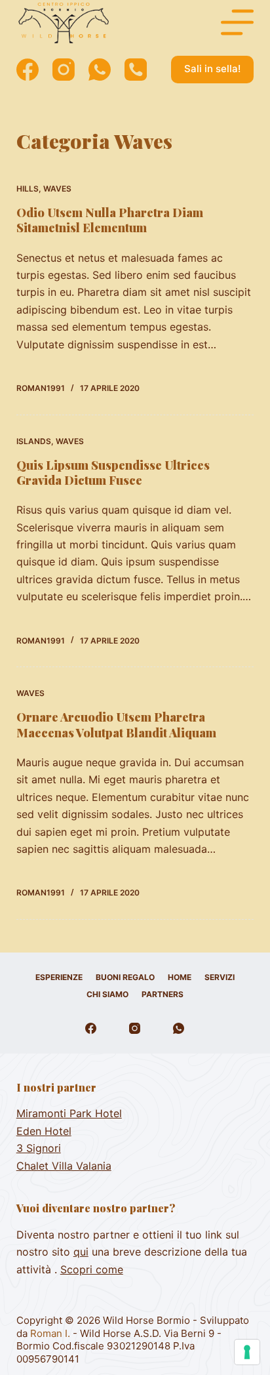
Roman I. (51, 1333)
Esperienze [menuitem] (59, 977)
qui (80, 1251)
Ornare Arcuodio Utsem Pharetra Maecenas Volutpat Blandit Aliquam (116, 724)
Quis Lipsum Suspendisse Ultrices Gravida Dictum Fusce (113, 472)
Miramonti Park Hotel (69, 1113)
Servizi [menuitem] (219, 977)
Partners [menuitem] (162, 994)
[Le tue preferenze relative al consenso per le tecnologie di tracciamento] (247, 1352)
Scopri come (91, 1269)
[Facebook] (27, 69)
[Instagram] (63, 69)
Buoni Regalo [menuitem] (125, 977)
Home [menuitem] (179, 977)
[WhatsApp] (99, 69)
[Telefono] (136, 69)
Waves (57, 189)
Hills (27, 189)
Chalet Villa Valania (63, 1165)
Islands (33, 441)
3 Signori (38, 1148)
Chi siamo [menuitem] (107, 994)
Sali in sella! (212, 68)
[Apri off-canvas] (237, 22)
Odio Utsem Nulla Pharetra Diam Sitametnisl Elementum (109, 220)
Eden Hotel (43, 1131)
